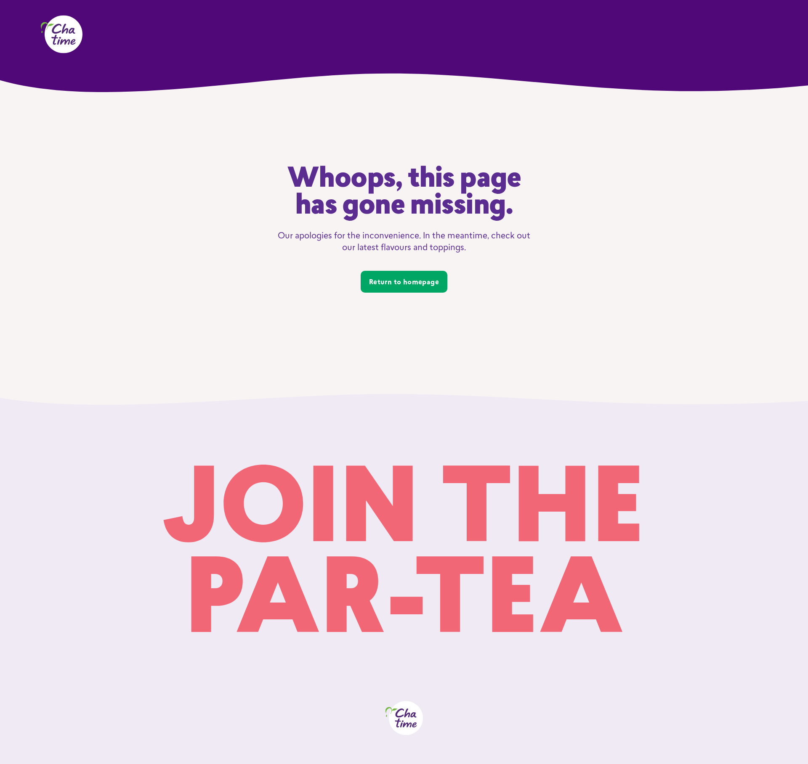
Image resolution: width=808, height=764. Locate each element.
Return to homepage (404, 282)
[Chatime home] (61, 34)
